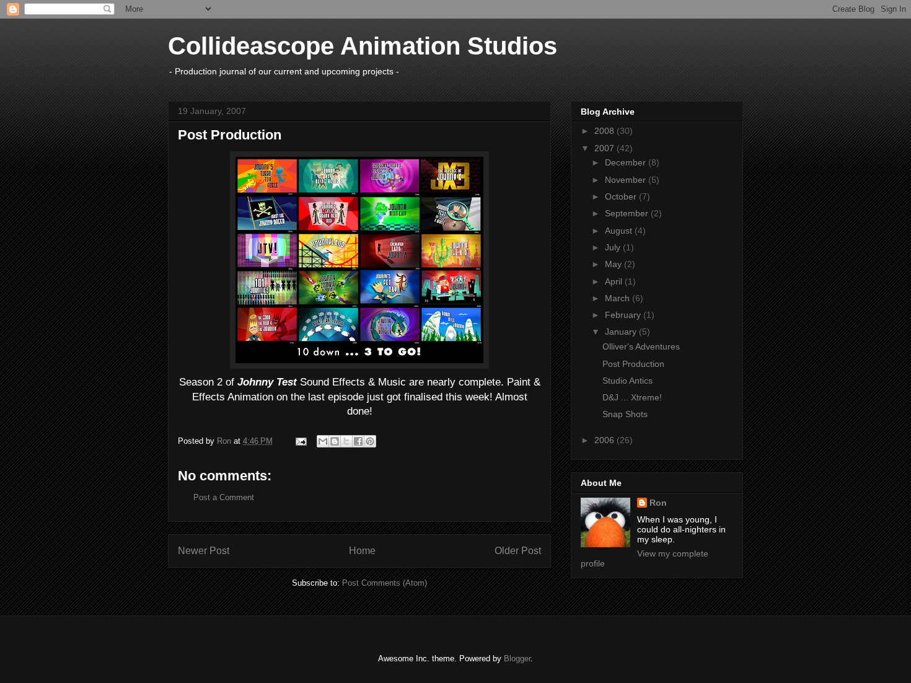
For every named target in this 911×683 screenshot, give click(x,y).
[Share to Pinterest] (370, 441)
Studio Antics (627, 381)
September (628, 213)
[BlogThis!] (334, 441)
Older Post (518, 550)
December (626, 162)
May (614, 264)
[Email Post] (300, 441)
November (626, 180)
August (620, 231)
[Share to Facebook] (358, 441)
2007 (605, 148)
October (622, 196)
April (615, 281)
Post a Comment (223, 497)
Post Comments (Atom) (384, 583)
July (614, 247)
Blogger (517, 658)
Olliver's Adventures (641, 346)
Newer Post (203, 550)
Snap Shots (625, 414)
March (618, 298)
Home (362, 550)
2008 (605, 131)
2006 (605, 440)
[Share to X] (346, 441)
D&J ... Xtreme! (632, 397)
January (622, 332)
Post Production (633, 364)
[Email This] (323, 441)
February (624, 315)
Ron (658, 503)
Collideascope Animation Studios (362, 45)
